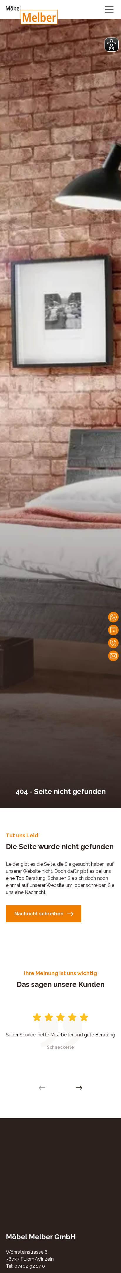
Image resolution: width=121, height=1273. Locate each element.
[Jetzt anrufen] (113, 643)
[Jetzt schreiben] (113, 617)
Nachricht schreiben (38, 913)
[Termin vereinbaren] (113, 630)
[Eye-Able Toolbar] (112, 45)
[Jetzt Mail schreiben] (113, 656)
